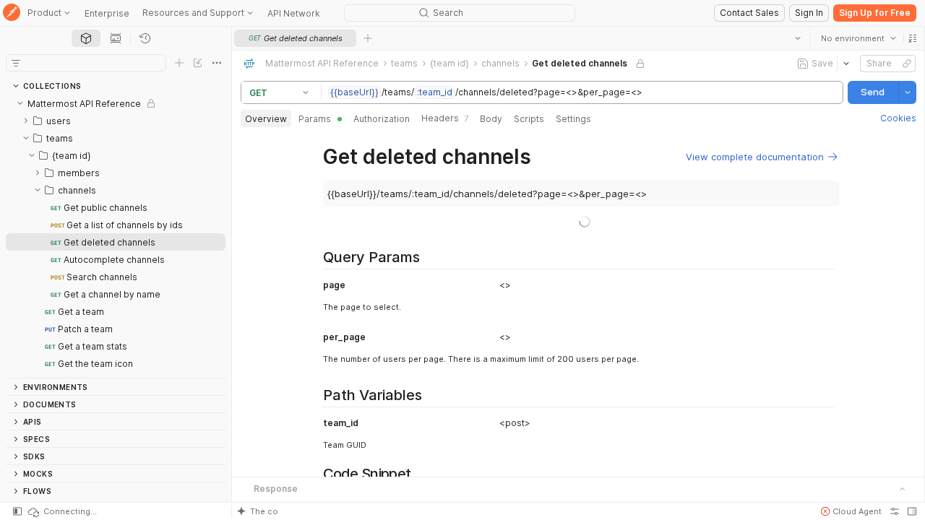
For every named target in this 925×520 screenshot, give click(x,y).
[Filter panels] (16, 63)
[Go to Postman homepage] (11, 13)
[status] (61, 511)
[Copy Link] (906, 63)
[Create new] (179, 63)
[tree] (115, 236)
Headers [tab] (444, 118)
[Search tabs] (797, 38)
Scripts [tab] (529, 118)
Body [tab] (491, 118)
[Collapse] (20, 103)
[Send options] (907, 92)
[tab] (86, 38)
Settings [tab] (573, 118)
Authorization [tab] (381, 118)
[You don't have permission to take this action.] (368, 38)
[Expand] (26, 120)
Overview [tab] (266, 118)
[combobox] (858, 38)
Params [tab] (314, 118)
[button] (912, 38)
